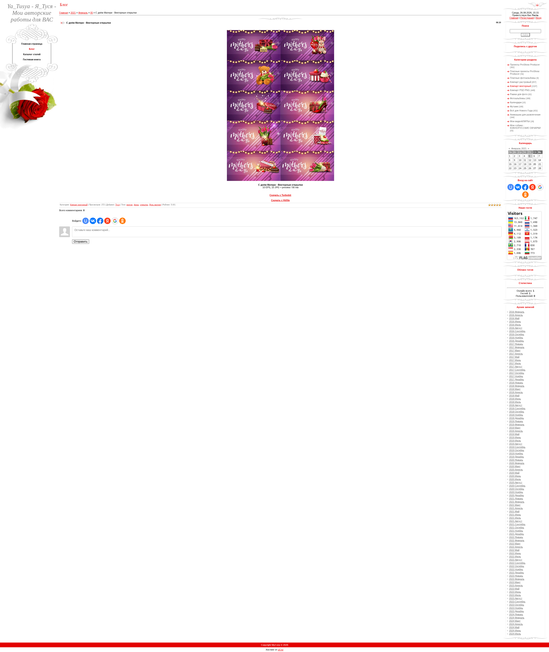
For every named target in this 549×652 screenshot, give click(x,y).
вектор (130, 205)
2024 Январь (516, 614)
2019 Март (514, 427)
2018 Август (515, 405)
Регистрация (527, 18)
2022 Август (515, 559)
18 (525, 164)
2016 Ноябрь (516, 337)
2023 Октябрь (516, 604)
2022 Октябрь (516, 566)
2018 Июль (515, 402)
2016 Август (515, 328)
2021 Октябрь (516, 527)
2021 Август (515, 521)
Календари (516, 102)
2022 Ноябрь (516, 569)
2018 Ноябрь (516, 415)
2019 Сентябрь (517, 447)
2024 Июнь (515, 630)
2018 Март (514, 389)
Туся (117, 205)
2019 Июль (515, 440)
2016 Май (514, 318)
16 (515, 164)
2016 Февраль (516, 312)
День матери (155, 205)
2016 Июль (515, 324)
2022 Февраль (516, 540)
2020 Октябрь (516, 489)
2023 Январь (516, 576)
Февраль (83, 12)
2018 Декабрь (516, 418)
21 (539, 164)
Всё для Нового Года (521, 110)
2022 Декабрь (516, 572)
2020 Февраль (516, 463)
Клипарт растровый (520, 82)
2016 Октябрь (516, 334)
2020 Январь (516, 460)
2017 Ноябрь (516, 376)
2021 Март (514, 505)
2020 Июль (515, 479)
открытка (144, 205)
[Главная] (537, 3)
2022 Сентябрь (517, 563)
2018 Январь (516, 382)
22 (510, 168)
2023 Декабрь (516, 611)
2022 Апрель (516, 547)
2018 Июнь (515, 398)
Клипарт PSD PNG (520, 90)
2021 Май (514, 511)
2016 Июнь (515, 321)
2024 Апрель (516, 624)
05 (91, 12)
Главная (63, 12)
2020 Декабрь (516, 495)
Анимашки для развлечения (525, 114)
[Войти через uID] (85, 221)
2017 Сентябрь (517, 369)
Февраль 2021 (518, 148)
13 (535, 160)
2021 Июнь (515, 514)
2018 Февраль (516, 386)
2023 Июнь (515, 592)
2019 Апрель (516, 431)
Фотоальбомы (517, 98)
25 (525, 168)
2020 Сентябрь (517, 485)
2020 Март (514, 466)
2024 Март (514, 621)
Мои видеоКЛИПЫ (520, 121)
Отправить (80, 241)
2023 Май (514, 588)
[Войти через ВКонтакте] (93, 221)
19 (530, 164)
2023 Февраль (516, 579)
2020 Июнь (515, 476)
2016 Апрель (516, 315)
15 (510, 164)
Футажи (514, 106)
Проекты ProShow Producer (525, 64)
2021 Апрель (516, 508)
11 (525, 160)
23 (515, 168)
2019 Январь (516, 421)
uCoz (281, 649)
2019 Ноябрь (516, 453)
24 (520, 168)
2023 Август (515, 598)
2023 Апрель (516, 585)
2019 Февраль (516, 424)
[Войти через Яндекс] (107, 221)
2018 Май (514, 395)
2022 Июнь (515, 553)
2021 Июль (515, 518)
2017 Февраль (516, 347)
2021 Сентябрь (517, 524)
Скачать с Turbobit (280, 195)
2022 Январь (516, 537)
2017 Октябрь (516, 373)
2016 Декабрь (516, 341)
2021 (73, 12)
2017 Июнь (515, 360)
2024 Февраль (516, 617)
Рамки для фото (519, 94)
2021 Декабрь (516, 534)
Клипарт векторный (78, 205)
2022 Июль (515, 556)
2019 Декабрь (516, 456)
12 (530, 160)
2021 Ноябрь (516, 530)
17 (520, 164)
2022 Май (514, 550)
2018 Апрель (516, 392)
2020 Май (514, 473)
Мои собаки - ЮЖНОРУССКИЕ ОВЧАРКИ (525, 126)
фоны (136, 205)
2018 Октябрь (516, 411)
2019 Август (515, 444)
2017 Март (514, 350)
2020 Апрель (516, 469)
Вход (538, 18)
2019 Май (514, 434)
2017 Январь (516, 344)
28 (539, 168)
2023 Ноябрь (516, 608)
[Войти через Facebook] (100, 221)
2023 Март (514, 582)
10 (520, 160)
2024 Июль (515, 633)
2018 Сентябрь (517, 408)
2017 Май (514, 357)
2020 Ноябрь (516, 492)
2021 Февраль (516, 501)
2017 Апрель (516, 353)
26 (530, 168)
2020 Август (515, 482)
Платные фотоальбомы (523, 78)
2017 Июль (515, 363)
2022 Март (514, 543)
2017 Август (515, 366)
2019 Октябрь (516, 450)
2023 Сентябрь (517, 601)
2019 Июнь (515, 437)
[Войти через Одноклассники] (122, 221)
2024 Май (514, 627)
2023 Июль (515, 595)
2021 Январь (516, 498)
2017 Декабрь (516, 379)
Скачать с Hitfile (280, 200)
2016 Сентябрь (517, 331)
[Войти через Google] (115, 220)
